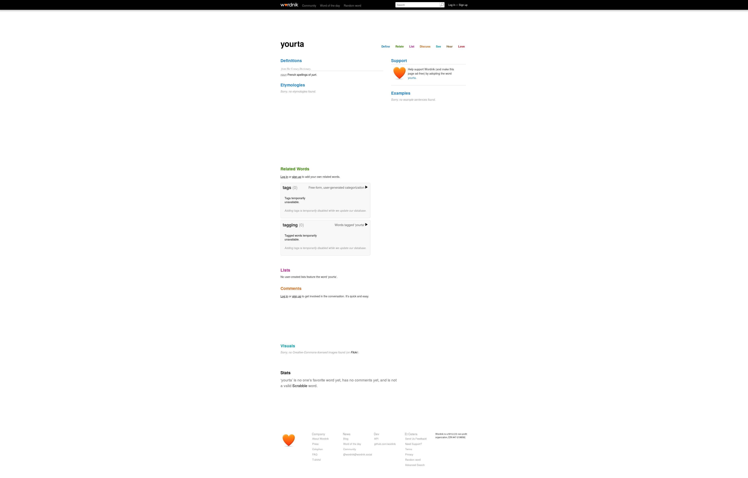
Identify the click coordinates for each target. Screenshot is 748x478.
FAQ (314, 454)
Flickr (354, 352)
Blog (345, 438)
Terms (408, 449)
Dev (376, 434)
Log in (284, 176)
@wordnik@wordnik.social (357, 454)
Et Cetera (411, 434)
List (411, 46)
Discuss (425, 46)
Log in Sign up (458, 5)
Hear (449, 46)
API (376, 438)
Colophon (317, 449)
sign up (296, 176)
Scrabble (299, 385)
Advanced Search (415, 465)
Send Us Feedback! (416, 438)
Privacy (409, 454)
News (346, 434)
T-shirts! (316, 459)
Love (461, 46)
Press (315, 444)
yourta (412, 78)
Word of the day (330, 5)
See (438, 46)
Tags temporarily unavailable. (295, 200)
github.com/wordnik (385, 444)
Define (385, 46)
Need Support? (413, 444)
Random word (352, 5)
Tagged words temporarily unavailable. (301, 237)
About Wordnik (320, 438)
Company (318, 434)
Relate (399, 46)
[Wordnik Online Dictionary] (289, 4)
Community (309, 5)
